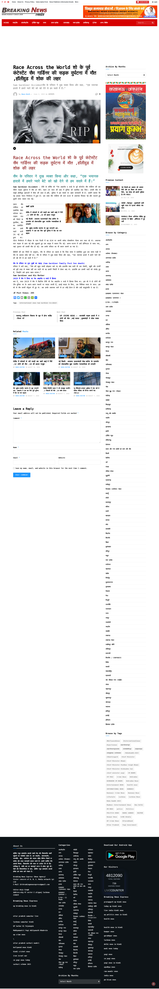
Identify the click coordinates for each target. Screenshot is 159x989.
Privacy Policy (29, 2)
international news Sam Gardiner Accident (38, 303)
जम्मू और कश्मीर (111, 413)
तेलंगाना (108, 444)
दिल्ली (107, 453)
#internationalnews (131, 741)
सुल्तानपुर (108, 698)
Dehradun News (132, 781)
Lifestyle (111, 797)
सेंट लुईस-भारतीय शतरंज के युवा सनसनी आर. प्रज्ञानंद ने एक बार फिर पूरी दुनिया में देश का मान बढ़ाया (44, 230)
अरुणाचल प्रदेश (111, 258)
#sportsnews (112, 745)
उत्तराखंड (66, 23)
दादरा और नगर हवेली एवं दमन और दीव (118, 449)
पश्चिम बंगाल (109, 471)
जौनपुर (108, 422)
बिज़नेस (108, 533)
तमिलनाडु (108, 440)
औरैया (107, 329)
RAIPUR (140, 813)
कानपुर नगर (109, 342)
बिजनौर (108, 538)
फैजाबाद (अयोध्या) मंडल (113, 489)
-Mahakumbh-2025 (132, 753)
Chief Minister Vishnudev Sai (120, 769)
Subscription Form (42, 2)
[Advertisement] (79, 43)
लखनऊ (108, 635)
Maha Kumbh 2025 (114, 801)
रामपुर (107, 618)
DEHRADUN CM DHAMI (115, 781)
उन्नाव (107, 316)
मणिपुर (107, 551)
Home (14, 2)
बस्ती (107, 511)
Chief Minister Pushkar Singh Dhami (123, 765)
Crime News (121, 777)
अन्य (107, 244)
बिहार (107, 542)
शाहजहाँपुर (109, 671)
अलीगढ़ (108, 262)
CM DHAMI (132, 773)
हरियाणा (108, 720)
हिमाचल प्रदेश (110, 724)
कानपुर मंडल (109, 347)
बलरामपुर (108, 502)
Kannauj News (133, 793)
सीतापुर (108, 693)
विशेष (107, 662)
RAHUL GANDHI (128, 813)
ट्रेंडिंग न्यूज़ (35, 23)
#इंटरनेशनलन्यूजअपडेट (113, 749)
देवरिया (108, 458)
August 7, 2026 (33, 396)
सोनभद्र (108, 702)
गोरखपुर (108, 378)
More (76, 2)
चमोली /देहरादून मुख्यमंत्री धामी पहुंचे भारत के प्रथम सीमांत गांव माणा (132, 205)
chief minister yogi (116, 773)
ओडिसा (108, 324)
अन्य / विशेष (104, 23)
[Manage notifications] (153, 984)
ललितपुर (108, 649)
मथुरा (107, 555)
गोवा (107, 387)
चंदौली (107, 400)
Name (16, 447)
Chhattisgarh (112, 757)
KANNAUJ (130, 789)
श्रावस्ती (108, 675)
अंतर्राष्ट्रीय (24, 23)
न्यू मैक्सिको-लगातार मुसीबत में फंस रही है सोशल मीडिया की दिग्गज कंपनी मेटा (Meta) (86, 390)
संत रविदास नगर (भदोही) (114, 680)
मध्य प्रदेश (76, 23)
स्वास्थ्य (108, 707)
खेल (107, 360)
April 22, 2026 (128, 211)
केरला (107, 351)
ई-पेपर (95, 23)
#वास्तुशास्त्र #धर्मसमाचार (114, 753)
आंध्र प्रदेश (109, 284)
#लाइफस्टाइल (138, 749)
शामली (107, 667)
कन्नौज (108, 333)
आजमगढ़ (108, 276)
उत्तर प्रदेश (54, 23)
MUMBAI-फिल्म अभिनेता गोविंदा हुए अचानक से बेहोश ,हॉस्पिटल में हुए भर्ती (133, 219)
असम (107, 267)
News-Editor (20, 367)
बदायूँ (107, 493)
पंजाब (107, 467)
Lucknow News (134, 797)
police (120, 809)
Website (62, 458)
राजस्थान (108, 609)
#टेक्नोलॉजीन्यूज (127, 749)
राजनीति (108, 604)
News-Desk (26, 94)
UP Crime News (113, 821)
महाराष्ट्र (108, 569)
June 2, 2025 (39, 94)
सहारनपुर (108, 689)
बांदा (107, 524)
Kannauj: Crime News (116, 793)
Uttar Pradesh (113, 825)
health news (132, 785)
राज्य (44, 23)
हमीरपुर (108, 711)
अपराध (108, 249)
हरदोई (107, 715)
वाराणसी (108, 653)
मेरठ (107, 595)
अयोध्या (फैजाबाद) (111, 253)
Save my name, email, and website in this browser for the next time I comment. (51, 468)
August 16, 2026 (33, 367)
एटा (107, 320)
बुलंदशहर (108, 547)
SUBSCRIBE (143, 2)
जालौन (108, 418)
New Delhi (139, 805)
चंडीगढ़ (108, 395)
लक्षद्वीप (108, 631)
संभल (107, 684)
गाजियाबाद (109, 364)
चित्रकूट (108, 404)
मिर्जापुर (108, 578)
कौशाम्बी (108, 356)
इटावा (107, 289)
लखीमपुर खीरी (110, 644)
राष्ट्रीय (15, 23)
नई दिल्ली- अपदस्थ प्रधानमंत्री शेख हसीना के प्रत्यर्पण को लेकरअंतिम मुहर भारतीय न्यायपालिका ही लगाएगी (43, 221)
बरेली (107, 498)
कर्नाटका (108, 338)
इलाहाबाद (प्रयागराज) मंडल (114, 293)
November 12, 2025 (129, 224)
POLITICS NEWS (113, 813)
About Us (20, 2)
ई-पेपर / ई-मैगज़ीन (112, 302)
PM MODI (110, 809)
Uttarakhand (128, 821)
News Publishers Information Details (61, 2)
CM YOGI (110, 777)
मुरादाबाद (108, 587)
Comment (17, 418)
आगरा (107, 271)
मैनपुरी (107, 600)
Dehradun (133, 777)
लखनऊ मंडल (110, 640)
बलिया (107, 507)
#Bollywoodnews (113, 741)
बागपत (107, 520)
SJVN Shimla (126, 817)
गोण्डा (107, 373)
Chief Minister (128, 757)
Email (16, 458)
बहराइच (108, 515)
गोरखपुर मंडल (110, 382)
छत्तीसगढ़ (86, 23)
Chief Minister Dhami (116, 761)
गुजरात (108, 369)
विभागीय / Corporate (113, 658)
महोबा (107, 573)
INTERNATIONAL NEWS (115, 789)
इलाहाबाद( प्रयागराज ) (113, 298)
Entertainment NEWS (115, 785)
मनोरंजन (108, 564)
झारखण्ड (108, 427)
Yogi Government (130, 825)
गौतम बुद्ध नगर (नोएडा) (113, 391)
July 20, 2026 (128, 197)
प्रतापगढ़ (108, 480)
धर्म (106, 462)
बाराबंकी (108, 529)
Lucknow (122, 797)
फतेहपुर (108, 484)
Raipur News (112, 817)
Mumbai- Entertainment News (119, 805)
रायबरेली (108, 622)
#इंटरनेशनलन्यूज (125, 745)
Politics (130, 809)
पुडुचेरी (108, 475)
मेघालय (108, 591)
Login (155, 2)
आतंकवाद (108, 280)
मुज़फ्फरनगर (109, 582)
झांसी (107, 431)
